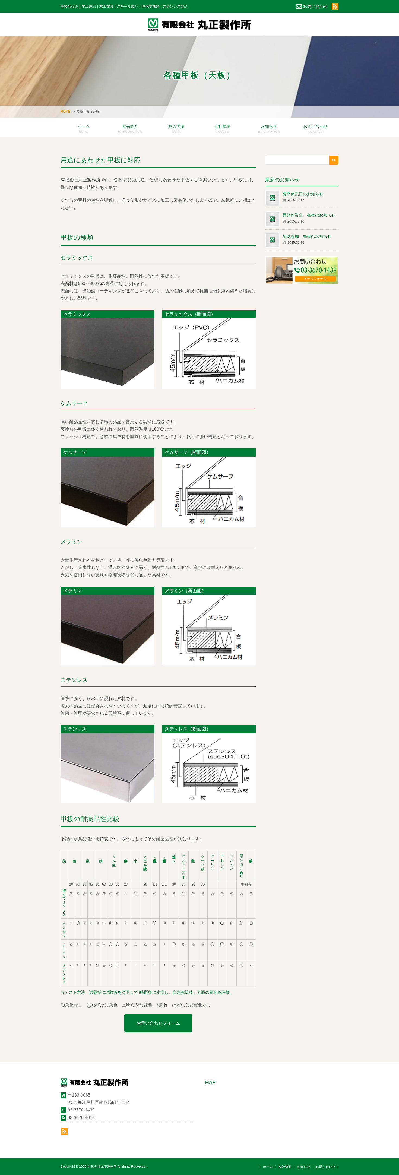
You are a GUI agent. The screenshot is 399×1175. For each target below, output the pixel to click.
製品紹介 (130, 128)
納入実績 (176, 128)
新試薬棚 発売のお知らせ (307, 236)
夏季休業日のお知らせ (303, 194)
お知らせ (269, 128)
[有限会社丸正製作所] (199, 24)
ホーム (84, 128)
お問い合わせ (315, 128)
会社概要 (222, 128)
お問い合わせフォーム (158, 1023)
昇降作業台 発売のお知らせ (309, 215)
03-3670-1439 (81, 1110)
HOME (65, 111)
